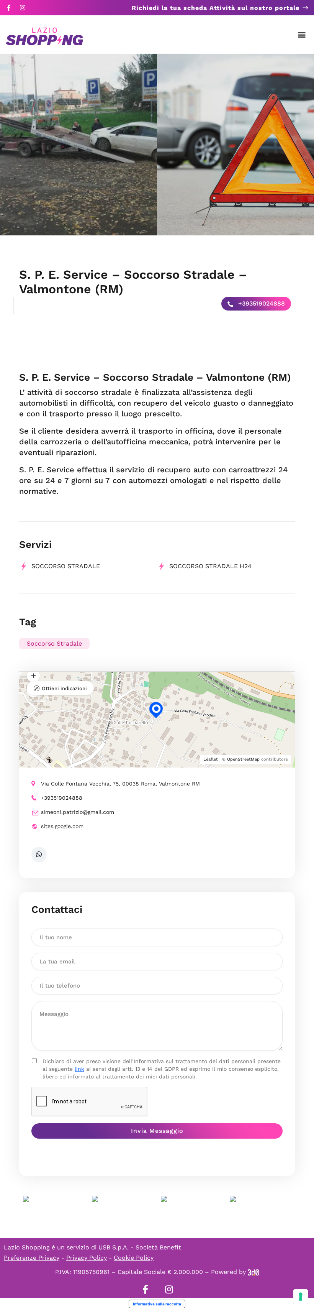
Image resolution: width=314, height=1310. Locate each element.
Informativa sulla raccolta (157, 1304)
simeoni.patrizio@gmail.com (77, 812)
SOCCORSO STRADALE (65, 566)
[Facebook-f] (9, 8)
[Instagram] (23, 8)
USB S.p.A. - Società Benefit (139, 1247)
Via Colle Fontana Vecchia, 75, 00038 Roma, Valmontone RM (120, 784)
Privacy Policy (86, 1257)
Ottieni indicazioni (64, 688)
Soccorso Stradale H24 (210, 566)
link (79, 1069)
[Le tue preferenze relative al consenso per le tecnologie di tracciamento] (300, 1296)
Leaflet (210, 759)
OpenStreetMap (243, 759)
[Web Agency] (253, 1271)
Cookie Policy (134, 1257)
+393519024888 (260, 303)
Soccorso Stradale (54, 643)
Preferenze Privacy (31, 1257)
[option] (78, 144)
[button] (302, 34)
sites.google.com (62, 826)
